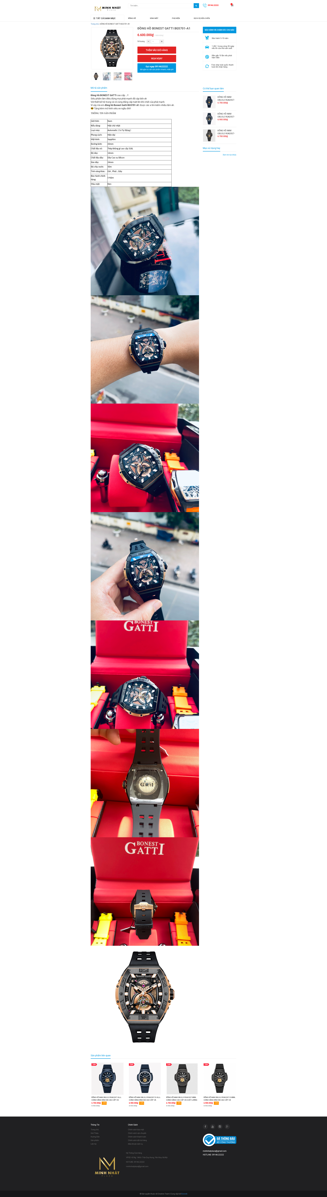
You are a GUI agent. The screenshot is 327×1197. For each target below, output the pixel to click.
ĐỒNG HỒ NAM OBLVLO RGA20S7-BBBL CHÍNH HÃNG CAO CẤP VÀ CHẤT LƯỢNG (226, 132)
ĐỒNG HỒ (132, 18)
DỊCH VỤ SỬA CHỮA (202, 18)
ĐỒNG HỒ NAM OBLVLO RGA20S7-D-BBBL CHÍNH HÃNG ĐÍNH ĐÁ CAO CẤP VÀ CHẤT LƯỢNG (219, 1100)
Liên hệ (93, 1144)
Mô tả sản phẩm (99, 87)
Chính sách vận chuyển (137, 1133)
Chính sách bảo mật (136, 1130)
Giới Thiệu (94, 1133)
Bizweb (184, 1194)
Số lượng (141, 41)
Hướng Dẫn (95, 1137)
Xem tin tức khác (229, 155)
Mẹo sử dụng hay (211, 148)
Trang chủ (95, 24)
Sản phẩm (95, 1140)
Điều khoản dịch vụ (135, 1144)
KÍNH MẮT (154, 18)
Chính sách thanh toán (137, 1137)
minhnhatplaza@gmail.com (137, 1166)
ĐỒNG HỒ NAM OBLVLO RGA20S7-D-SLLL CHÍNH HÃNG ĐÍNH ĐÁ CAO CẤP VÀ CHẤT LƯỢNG (227, 115)
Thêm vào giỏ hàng (157, 50)
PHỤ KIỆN (176, 18)
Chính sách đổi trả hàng (137, 1140)
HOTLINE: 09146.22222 (135, 1162)
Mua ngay (156, 58)
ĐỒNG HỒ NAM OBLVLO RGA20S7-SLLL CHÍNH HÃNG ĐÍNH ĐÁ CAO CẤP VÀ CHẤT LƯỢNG (226, 98)
